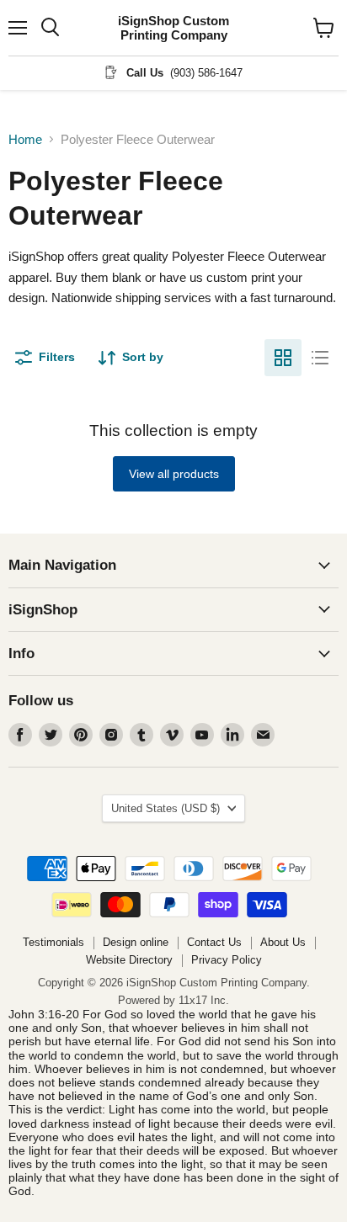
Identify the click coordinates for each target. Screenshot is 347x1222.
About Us (283, 942)
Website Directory (129, 960)
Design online (135, 942)
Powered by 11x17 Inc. (173, 1000)
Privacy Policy (226, 960)
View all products (174, 474)
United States (165, 808)
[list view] (320, 357)
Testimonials (53, 942)
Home (25, 139)
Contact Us (214, 942)
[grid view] (283, 357)
